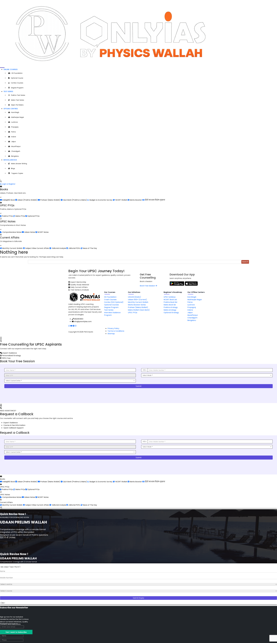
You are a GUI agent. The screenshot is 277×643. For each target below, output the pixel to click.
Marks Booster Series (137, 305)
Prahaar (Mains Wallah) (138, 307)
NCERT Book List (170, 299)
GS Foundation (17, 73)
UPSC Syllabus (170, 297)
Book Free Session (147, 285)
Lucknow (14, 122)
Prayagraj (14, 127)
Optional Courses (111, 305)
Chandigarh (15, 151)
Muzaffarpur (16, 146)
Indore (13, 137)
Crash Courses (110, 299)
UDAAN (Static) (134, 297)
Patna (13, 132)
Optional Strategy (171, 312)
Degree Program (17, 88)
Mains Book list (170, 305)
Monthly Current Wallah (138, 302)
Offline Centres (10, 109)
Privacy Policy (113, 328)
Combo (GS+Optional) (113, 302)
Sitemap (111, 333)
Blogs (13, 168)
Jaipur (13, 141)
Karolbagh (191, 297)
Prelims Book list (170, 302)
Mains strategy (170, 310)
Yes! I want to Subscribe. (16, 632)
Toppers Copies (17, 173)
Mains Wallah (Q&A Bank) (139, 310)
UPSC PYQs (132, 312)
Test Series (8, 91)
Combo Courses (17, 83)
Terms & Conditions (116, 331)
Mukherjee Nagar (17, 117)
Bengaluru (15, 156)
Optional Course (17, 78)
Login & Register (8, 184)
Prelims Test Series (18, 95)
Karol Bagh (15, 112)
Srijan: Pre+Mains (17, 105)
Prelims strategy (171, 307)
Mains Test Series (17, 100)
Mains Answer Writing (19, 164)
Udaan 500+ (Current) (137, 299)
